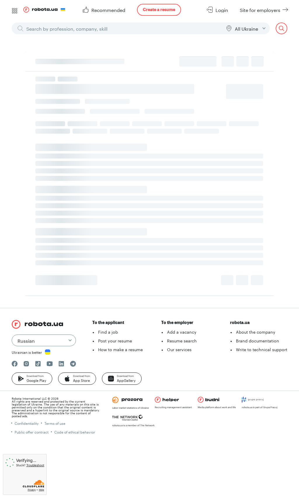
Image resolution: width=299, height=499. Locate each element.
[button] (32, 378)
